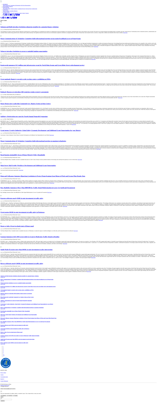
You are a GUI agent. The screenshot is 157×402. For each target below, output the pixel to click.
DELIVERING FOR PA (8, 6)
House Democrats (6, 5)
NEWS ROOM (6, 7)
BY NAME (15, 395)
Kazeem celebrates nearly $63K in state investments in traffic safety (21, 198)
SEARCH (2, 400)
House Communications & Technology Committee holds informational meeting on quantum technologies (33, 141)
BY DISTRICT (9, 395)
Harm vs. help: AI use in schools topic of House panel (17, 226)
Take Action (19, 13)
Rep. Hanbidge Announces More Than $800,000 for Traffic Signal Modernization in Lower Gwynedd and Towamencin (37, 188)
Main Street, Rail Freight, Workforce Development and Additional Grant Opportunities (28, 165)
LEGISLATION (6, 12)
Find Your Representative (26, 5)
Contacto (27, 13)
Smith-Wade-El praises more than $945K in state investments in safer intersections (26, 249)
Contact (23, 13)
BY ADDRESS (3, 395)
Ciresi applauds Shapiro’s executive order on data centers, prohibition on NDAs (25, 79)
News (4, 8)
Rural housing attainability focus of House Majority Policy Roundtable (22, 155)
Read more (125, 32)
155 (3, 355)
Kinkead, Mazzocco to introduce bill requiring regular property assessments (24, 92)
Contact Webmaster (4, 381)
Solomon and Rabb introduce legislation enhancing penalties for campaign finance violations (29, 27)
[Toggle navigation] (0, 2)
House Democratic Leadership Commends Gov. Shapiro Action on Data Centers (25, 103)
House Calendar (6, 10)
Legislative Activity (6, 13)
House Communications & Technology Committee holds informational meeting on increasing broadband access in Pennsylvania (40, 38)
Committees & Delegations (15, 5)
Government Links (4, 376)
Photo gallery (8, 8)
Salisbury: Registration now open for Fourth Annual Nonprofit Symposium (24, 116)
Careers (1, 374)
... (3, 354)
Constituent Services (21, 8)
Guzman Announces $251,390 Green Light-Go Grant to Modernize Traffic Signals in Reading (29, 237)
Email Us (2, 378)
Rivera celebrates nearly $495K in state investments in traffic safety (21, 263)
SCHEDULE (5, 9)
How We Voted (14, 13)
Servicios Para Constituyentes (31, 8)
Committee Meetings (13, 10)
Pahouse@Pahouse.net (4, 385)
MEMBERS (5, 4)
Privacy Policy (3, 372)
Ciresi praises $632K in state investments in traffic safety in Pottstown (22, 212)
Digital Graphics (14, 8)
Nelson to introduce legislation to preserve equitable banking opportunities (23, 51)
